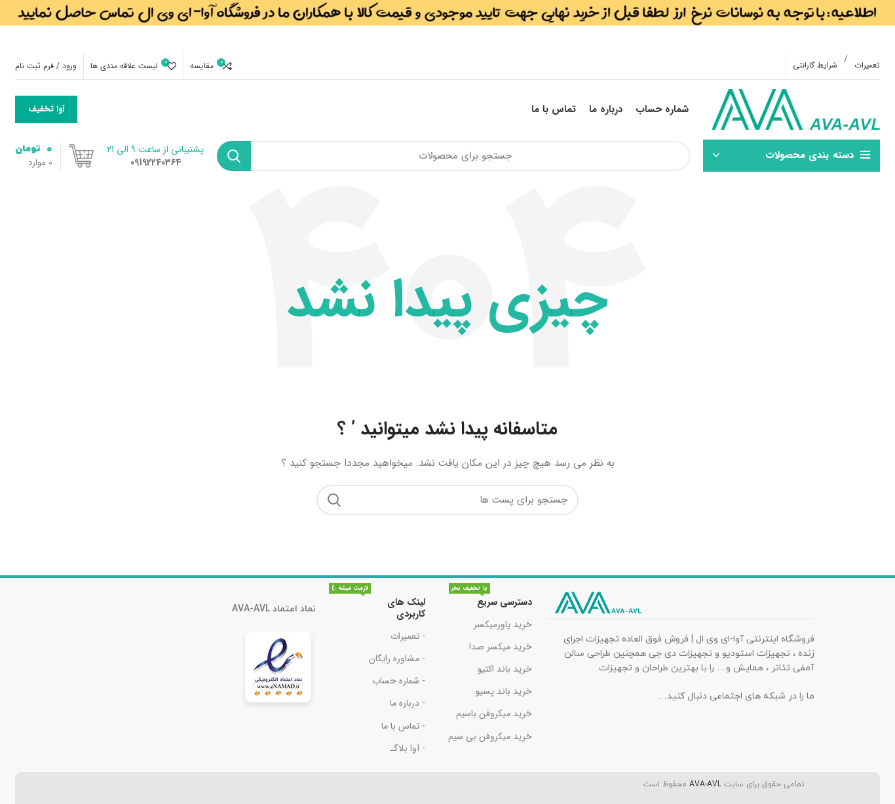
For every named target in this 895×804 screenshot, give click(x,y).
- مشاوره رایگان (397, 658)
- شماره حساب (398, 681)
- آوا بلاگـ (407, 748)
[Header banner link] (447, 26)
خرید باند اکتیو (505, 669)
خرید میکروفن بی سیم (490, 736)
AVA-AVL (705, 784)
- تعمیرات (407, 636)
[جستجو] (234, 156)
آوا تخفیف (46, 109)
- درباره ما (407, 703)
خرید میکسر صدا (500, 647)
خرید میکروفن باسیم (494, 713)
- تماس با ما (403, 726)
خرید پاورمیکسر (503, 624)
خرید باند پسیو (504, 691)
